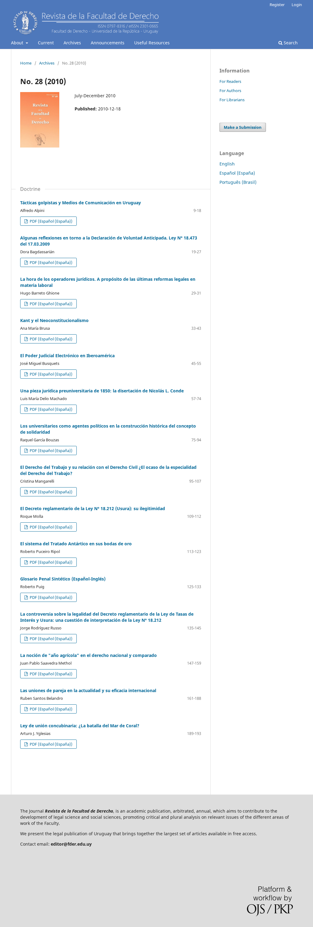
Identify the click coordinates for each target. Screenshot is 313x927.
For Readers (230, 81)
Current (46, 43)
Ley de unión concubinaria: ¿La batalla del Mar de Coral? (79, 726)
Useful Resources (152, 43)
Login (297, 4)
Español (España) (237, 173)
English (227, 164)
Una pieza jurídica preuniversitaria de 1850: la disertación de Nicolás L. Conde (102, 391)
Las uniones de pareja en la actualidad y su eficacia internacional (88, 690)
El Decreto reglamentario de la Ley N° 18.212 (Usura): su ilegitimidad (92, 508)
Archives (72, 43)
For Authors (230, 90)
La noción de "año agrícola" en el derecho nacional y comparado (88, 655)
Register (277, 4)
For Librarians (232, 99)
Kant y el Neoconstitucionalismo (54, 320)
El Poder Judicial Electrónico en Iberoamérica (67, 355)
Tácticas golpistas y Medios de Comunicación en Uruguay (80, 203)
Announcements (107, 43)
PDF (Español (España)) (50, 221)
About (17, 43)
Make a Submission (243, 127)
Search (290, 43)
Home (25, 63)
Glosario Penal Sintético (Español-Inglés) (62, 579)
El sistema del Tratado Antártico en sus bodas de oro (76, 544)
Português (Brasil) (237, 182)
